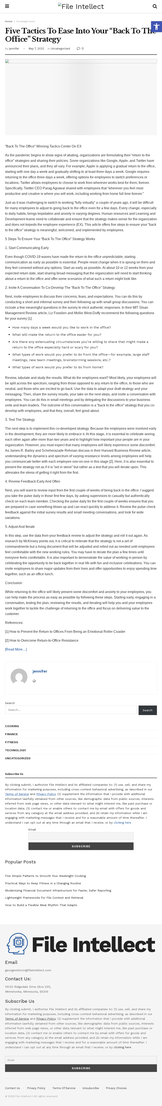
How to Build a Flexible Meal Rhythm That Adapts (41, 905)
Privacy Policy (45, 794)
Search (10, 703)
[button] (156, 26)
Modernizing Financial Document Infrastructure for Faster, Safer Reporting (58, 890)
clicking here (122, 822)
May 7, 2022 (36, 48)
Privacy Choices (116, 1088)
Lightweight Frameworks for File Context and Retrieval (44, 897)
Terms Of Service (64, 1088)
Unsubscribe (90, 1088)
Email (32, 829)
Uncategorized (25, 21)
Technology (15, 750)
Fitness (11, 742)
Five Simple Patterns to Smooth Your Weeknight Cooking (45, 876)
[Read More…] (16, 649)
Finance (11, 734)
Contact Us (12, 1088)
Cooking (12, 726)
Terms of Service (17, 794)
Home (8, 21)
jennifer (14, 48)
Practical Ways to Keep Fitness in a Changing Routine (43, 883)
